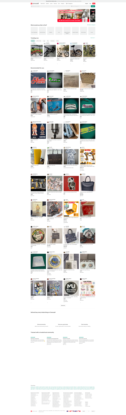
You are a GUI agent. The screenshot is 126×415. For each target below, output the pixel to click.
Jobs (53, 410)
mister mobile (80, 386)
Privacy (64, 410)
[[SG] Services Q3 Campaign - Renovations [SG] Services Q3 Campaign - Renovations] (73, 15)
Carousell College (87, 406)
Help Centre (40, 410)
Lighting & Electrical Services (57, 404)
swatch (40, 386)
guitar (47, 386)
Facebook (86, 403)
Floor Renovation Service (56, 405)
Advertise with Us (57, 410)
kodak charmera (66, 386)
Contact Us (44, 410)
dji (57, 386)
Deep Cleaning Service (66, 406)
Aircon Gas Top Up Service (67, 405)
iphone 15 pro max (86, 386)
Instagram (86, 404)
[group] (63, 15)
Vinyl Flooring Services (56, 406)
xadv (49, 386)
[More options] (31, 63)
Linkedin (86, 405)
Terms (61, 410)
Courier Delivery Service (77, 404)
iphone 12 (43, 386)
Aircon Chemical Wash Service (67, 404)
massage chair (91, 386)
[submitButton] (93, 6)
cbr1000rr (37, 386)
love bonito (71, 386)
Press (47, 410)
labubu (75, 386)
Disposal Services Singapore (78, 405)
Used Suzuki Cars (33, 405)
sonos (52, 386)
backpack (55, 386)
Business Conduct (41, 411)
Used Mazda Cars (33, 404)
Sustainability (50, 410)
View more (63, 305)
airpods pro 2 (61, 386)
